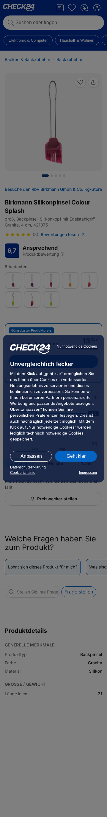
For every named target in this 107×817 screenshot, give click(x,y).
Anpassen (31, 456)
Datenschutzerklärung (28, 467)
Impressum (88, 473)
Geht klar (76, 456)
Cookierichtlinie (22, 473)
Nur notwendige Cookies (77, 346)
